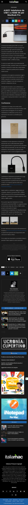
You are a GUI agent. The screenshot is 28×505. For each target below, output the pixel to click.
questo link (9, 469)
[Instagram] (10, 491)
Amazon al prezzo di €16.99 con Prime (16, 230)
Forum (10, 499)
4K (8, 267)
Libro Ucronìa (21, 499)
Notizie (18, 501)
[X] (10, 21)
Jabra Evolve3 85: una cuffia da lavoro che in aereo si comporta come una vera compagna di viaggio (17, 319)
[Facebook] (7, 21)
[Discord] (3, 491)
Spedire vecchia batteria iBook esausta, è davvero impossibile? (11, 363)
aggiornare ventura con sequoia (9, 367)
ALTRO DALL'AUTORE (19, 308)
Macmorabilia (5, 499)
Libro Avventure (8, 501)
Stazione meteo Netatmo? (8, 360)
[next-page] (4, 332)
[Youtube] (15, 495)
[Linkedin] (22, 21)
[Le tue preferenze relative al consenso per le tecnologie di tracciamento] (27, 379)
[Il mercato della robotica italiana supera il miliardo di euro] (4, 427)
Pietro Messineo (11, 17)
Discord (14, 501)
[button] (2, 1)
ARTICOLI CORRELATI (9, 308)
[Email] (25, 21)
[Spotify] (20, 491)
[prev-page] (2, 332)
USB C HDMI (22, 267)
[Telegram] (13, 21)
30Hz (6, 267)
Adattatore (13, 267)
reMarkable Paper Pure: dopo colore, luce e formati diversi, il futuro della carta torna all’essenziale (17, 313)
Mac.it (22, 501)
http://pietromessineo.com (14, 290)
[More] (20, 273)
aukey (17, 267)
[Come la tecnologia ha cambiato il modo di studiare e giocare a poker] (4, 440)
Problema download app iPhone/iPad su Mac (12, 357)
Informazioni (15, 499)
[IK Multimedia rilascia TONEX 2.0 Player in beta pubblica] (4, 434)
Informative (22, 503)
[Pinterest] (19, 21)
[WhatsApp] (16, 21)
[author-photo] (14, 287)
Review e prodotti (13, 7)
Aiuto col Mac (14, 353)
